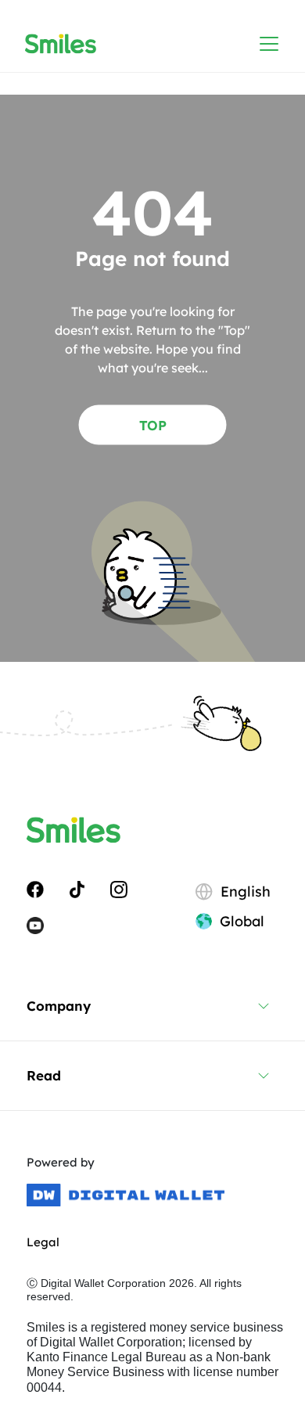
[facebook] (35, 889)
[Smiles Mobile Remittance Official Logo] (60, 43)
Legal (43, 1242)
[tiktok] (77, 889)
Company (59, 1005)
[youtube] (35, 924)
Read (44, 1075)
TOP (153, 424)
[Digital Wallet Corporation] (125, 1195)
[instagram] (118, 889)
